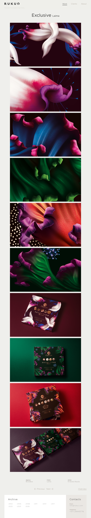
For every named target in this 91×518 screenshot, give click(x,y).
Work (64, 4)
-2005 (19, 504)
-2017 (53, 504)
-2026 (27, 506)
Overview (82, 489)
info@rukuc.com (76, 505)
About (84, 4)
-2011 (35, 504)
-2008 (27, 504)
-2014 (44, 504)
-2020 (10, 506)
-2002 (10, 504)
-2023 (19, 506)
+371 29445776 (77, 511)
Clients (74, 4)
